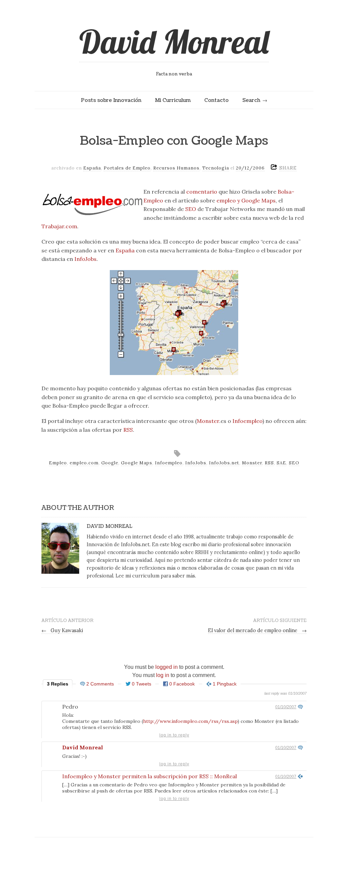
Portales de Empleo (127, 168)
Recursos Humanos (176, 168)
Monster (208, 420)
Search (251, 100)
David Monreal (174, 41)
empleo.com (84, 463)
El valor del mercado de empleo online (257, 630)
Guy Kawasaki (62, 630)
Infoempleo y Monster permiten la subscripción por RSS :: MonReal (149, 776)
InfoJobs (85, 258)
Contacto (216, 100)
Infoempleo (247, 420)
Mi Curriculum (173, 100)
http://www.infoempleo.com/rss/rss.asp (190, 721)
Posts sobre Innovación (111, 100)
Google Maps (136, 463)
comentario (201, 191)
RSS (128, 429)
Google (109, 463)
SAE (281, 463)
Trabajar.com (59, 226)
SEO (190, 209)
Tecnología (215, 168)
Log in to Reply (174, 735)
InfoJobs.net (224, 463)
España (92, 168)
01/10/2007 (285, 707)
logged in (166, 667)
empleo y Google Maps (246, 200)
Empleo (58, 463)
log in (162, 675)
